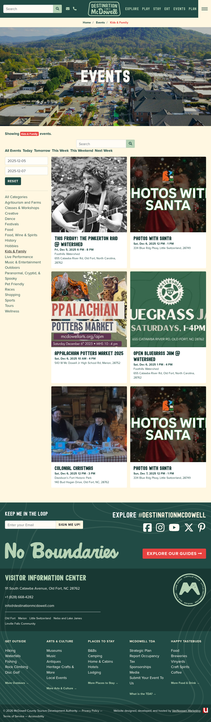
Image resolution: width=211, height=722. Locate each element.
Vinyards (178, 661)
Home (87, 22)
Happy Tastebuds (186, 641)
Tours (9, 305)
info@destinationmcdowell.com (29, 605)
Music (51, 655)
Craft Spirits (180, 666)
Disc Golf (12, 672)
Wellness (12, 311)
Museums (54, 650)
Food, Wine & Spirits (21, 234)
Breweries (179, 655)
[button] (132, 9)
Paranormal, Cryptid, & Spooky (22, 275)
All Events (13, 150)
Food (9, 229)
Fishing (11, 661)
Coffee (176, 672)
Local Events (57, 677)
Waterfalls (13, 655)
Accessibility (36, 716)
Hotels (93, 666)
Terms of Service (13, 716)
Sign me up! (69, 524)
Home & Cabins (100, 661)
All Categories (16, 196)
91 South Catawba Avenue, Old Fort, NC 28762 (42, 588)
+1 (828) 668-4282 (19, 596)
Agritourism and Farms (23, 202)
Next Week (104, 150)
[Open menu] (204, 9)
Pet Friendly (14, 283)
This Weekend (81, 150)
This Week (60, 150)
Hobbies (11, 245)
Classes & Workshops (22, 207)
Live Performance (19, 256)
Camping (95, 655)
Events (100, 22)
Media (134, 672)
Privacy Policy (90, 711)
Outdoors (12, 267)
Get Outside (15, 641)
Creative (11, 213)
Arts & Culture (60, 641)
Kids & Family (15, 251)
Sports (10, 300)
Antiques (54, 661)
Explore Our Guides (172, 553)
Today (27, 150)
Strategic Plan (140, 650)
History (10, 240)
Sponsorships (140, 666)
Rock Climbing (16, 666)
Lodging (94, 672)
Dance (10, 218)
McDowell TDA (142, 641)
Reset (13, 181)
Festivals (12, 224)
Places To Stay (101, 641)
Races (10, 289)
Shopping (12, 294)
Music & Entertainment (23, 262)
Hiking (10, 650)
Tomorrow (42, 150)
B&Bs (92, 650)
